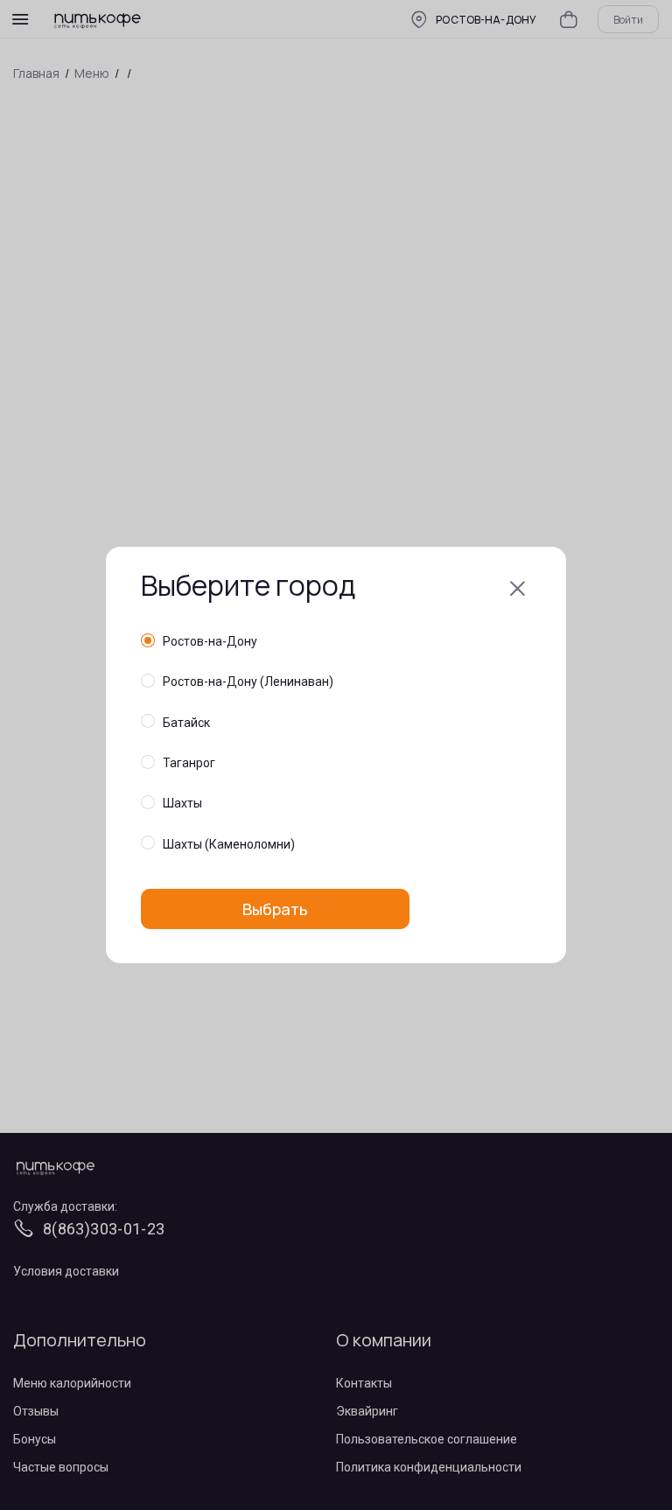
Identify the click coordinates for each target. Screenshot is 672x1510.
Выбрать (275, 908)
